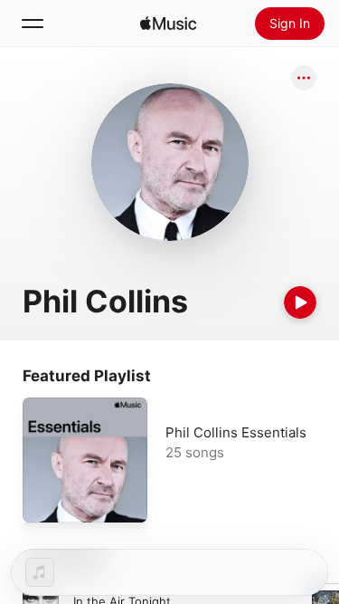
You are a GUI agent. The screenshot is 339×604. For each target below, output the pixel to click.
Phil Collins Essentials (235, 432)
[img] (168, 23)
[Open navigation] (32, 23)
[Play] (300, 302)
